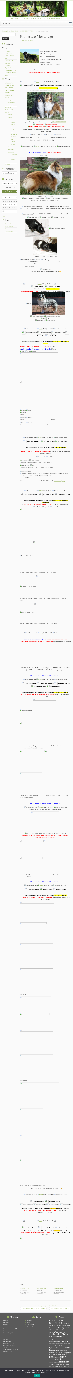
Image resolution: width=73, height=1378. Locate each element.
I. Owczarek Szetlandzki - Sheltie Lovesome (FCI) (58, 1334)
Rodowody (5, 1339)
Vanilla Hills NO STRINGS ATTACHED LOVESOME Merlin (59, 1366)
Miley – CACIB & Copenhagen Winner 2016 (10, 73)
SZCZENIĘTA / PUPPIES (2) (9, 1345)
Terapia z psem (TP (59, 1364)
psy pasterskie (57, 1357)
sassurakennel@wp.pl (59, 481)
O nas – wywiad (30, 1324)
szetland (52, 1364)
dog (59, 1328)
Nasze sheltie (14, 31)
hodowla (51, 1332)
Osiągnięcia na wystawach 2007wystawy (60, 1352)
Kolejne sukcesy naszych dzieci (60, 1308)
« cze (3, 216)
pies (51, 1356)
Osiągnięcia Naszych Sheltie (9, 1332)
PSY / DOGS (9, 88)
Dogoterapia (11, 152)
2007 (68, 1323)
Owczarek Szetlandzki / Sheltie (9, 110)
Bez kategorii (6, 1322)
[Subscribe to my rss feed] (3, 23)
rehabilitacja (52, 1359)
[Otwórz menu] (70, 23)
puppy (63, 1356)
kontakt (55, 1341)
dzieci (60, 1329)
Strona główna (6, 31)
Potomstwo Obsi (24, 1288)
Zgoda (37, 1375)
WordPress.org (9, 231)
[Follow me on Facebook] (9, 23)
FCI (62, 1329)
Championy (10, 105)
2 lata (65, 1323)
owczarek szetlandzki (58, 1354)
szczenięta (64, 1361)
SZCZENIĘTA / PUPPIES (27, 31)
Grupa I (65, 1329)
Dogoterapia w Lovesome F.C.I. (10, 1328)
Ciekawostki (11, 147)
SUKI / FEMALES (10, 85)
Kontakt (7, 164)
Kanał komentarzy (10, 228)
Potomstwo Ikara (58, 1288)
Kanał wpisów (9, 226)
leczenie (58, 1341)
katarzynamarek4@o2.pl (54, 90)
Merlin (58, 1348)
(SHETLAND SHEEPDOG (56, 1321)
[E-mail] (6, 23)
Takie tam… (5, 1347)
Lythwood (52, 1348)
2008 (50, 1325)
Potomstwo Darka (41, 1288)
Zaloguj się (8, 224)
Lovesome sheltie (53, 1343)
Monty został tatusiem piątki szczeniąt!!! (33, 1308)
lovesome (65, 1341)
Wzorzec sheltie (30, 1326)
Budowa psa (11, 149)
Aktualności (9, 83)
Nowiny (5, 1330)
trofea (65, 1364)
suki (52, 1362)
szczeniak (56, 1362)
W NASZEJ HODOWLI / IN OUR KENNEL (13, 124)
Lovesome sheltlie (65, 1345)
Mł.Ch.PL (62, 1348)
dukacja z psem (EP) (53, 1329)
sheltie (58, 1359)
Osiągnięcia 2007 (63, 1350)
